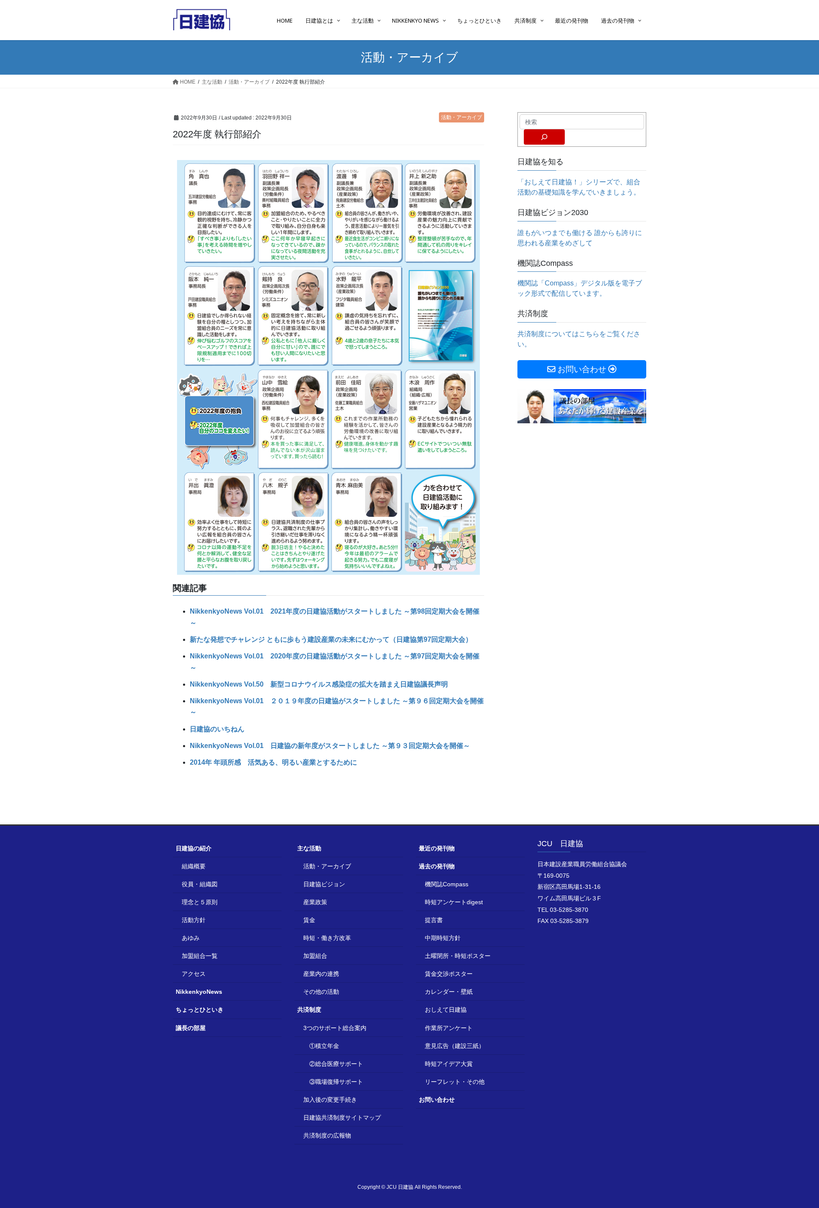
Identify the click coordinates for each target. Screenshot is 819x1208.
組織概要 (194, 866)
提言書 (434, 920)
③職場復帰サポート (336, 1081)
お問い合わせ (437, 1099)
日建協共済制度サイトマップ (342, 1117)
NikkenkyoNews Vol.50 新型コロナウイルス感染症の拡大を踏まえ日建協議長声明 (319, 684)
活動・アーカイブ (461, 117)
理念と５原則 (200, 902)
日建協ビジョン (324, 884)
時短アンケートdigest (454, 902)
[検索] (544, 137)
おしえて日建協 (446, 1009)
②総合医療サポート (336, 1063)
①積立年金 (324, 1045)
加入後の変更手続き (330, 1099)
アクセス (194, 973)
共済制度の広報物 (327, 1135)
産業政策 (315, 902)
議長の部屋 (191, 1028)
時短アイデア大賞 (449, 1063)
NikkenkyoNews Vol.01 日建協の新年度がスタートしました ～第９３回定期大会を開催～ (330, 745)
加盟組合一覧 (200, 955)
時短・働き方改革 (327, 937)
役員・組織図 (200, 884)
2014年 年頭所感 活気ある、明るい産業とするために (273, 762)
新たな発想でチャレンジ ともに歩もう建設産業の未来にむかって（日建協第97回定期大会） (331, 639)
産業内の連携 (321, 973)
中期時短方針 (443, 937)
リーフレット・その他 (455, 1081)
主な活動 (309, 848)
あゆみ (191, 937)
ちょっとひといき (200, 1009)
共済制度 (309, 1009)
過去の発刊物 (437, 866)
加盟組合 (315, 955)
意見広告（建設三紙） (455, 1045)
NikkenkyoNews (199, 991)
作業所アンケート (449, 1028)
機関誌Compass (446, 884)
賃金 (309, 920)
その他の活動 (321, 991)
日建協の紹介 (194, 848)
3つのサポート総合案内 (334, 1028)
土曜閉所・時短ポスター (458, 955)
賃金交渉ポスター (449, 973)
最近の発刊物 (437, 848)
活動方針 (194, 920)
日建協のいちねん (217, 729)
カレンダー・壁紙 (449, 991)
